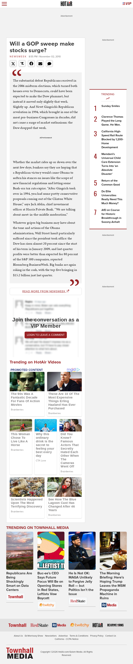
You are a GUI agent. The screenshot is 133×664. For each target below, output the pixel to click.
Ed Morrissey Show (34, 635)
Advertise (63, 635)
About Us (18, 635)
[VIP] (127, 4)
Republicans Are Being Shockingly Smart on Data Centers (19, 581)
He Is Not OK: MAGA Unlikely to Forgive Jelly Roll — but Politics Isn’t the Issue (81, 583)
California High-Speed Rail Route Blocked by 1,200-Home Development (112, 139)
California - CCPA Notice (66, 639)
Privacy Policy (96, 635)
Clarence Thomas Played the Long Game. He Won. (112, 120)
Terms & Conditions (79, 635)
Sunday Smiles (110, 106)
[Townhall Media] (19, 653)
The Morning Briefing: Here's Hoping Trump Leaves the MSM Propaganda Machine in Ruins (113, 585)
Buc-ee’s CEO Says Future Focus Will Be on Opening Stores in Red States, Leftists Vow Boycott (50, 585)
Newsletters (51, 635)
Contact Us (110, 635)
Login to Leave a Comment (46, 335)
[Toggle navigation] (4, 4)
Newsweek (19, 56)
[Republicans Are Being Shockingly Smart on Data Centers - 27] (19, 551)
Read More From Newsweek (44, 291)
